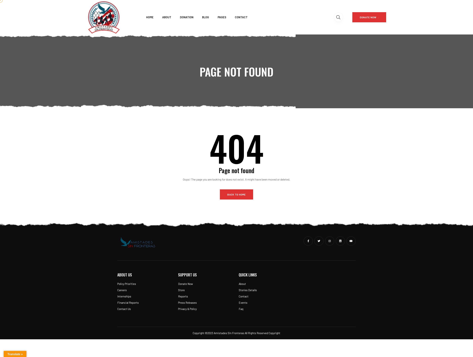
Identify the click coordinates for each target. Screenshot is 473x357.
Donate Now (185, 283)
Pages (222, 17)
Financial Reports (128, 302)
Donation (186, 17)
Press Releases (187, 302)
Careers (122, 290)
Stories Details (248, 290)
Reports (183, 296)
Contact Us (124, 309)
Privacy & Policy (187, 309)
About (166, 17)
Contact (241, 17)
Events (243, 302)
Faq (241, 309)
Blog (205, 17)
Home (150, 17)
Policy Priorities (126, 283)
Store (181, 290)
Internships (124, 296)
